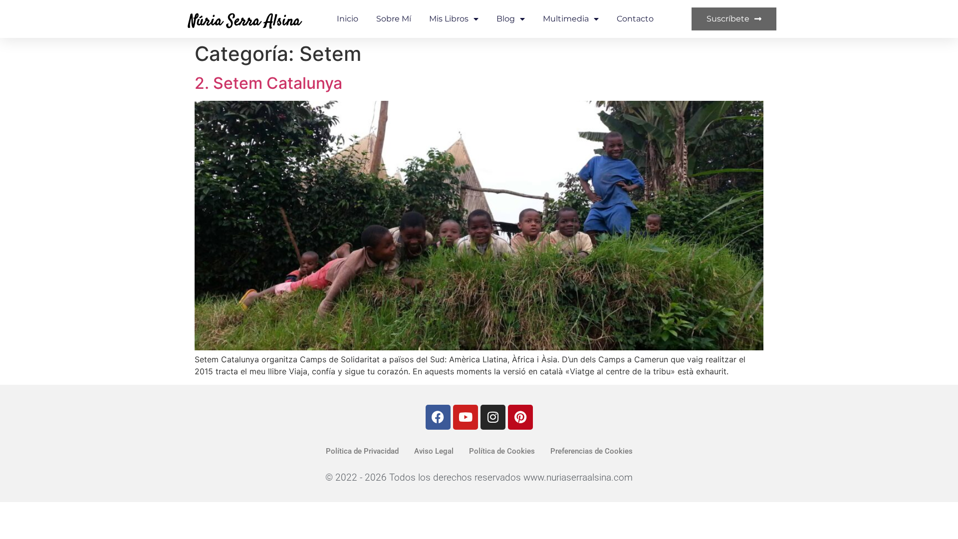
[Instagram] (492, 417)
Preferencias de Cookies (591, 451)
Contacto (635, 18)
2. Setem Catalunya (268, 83)
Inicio (347, 18)
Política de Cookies (502, 451)
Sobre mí (393, 18)
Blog (505, 18)
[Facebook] (438, 417)
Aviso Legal (434, 451)
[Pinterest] (520, 417)
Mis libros (449, 18)
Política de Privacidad (362, 451)
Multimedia (566, 18)
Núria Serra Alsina (245, 21)
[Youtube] (465, 417)
